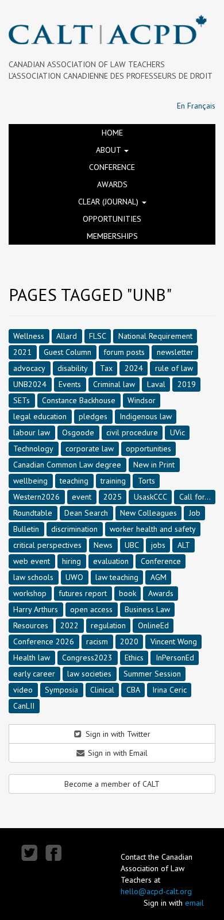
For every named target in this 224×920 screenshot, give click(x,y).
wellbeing (30, 480)
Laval (156, 383)
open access (91, 609)
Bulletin (26, 528)
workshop (30, 592)
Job (194, 512)
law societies (89, 673)
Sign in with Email (117, 753)
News (103, 544)
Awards (112, 184)
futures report (83, 592)
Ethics (134, 657)
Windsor (142, 400)
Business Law (147, 609)
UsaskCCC (150, 496)
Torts (146, 480)
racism (97, 641)
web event (31, 560)
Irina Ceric (169, 689)
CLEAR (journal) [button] (109, 201)
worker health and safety (153, 528)
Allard (66, 335)
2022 (69, 625)
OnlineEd (153, 625)
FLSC (97, 335)
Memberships (112, 236)
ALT (183, 544)
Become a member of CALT (112, 784)
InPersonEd (175, 657)
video (23, 689)
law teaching (116, 576)
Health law (31, 657)
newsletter (175, 351)
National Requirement (155, 335)
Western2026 (36, 496)
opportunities (148, 448)
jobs (158, 544)
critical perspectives (47, 544)
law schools (33, 576)
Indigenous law (145, 416)
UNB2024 (30, 383)
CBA (133, 689)
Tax (106, 367)
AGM (158, 576)
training (113, 480)
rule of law (174, 367)
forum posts (124, 351)
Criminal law (114, 383)
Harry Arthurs (35, 609)
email (194, 903)
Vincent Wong (173, 641)
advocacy (29, 367)
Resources (30, 625)
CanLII (23, 705)
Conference (112, 167)
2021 (22, 351)
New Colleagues (148, 512)
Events (70, 383)
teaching (74, 480)
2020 (129, 641)
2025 (112, 496)
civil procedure (132, 432)
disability (72, 367)
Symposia (61, 689)
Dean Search (86, 512)
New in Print (154, 464)
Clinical (102, 689)
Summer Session (152, 673)
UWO (74, 576)
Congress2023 (87, 657)
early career (34, 673)
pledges (93, 416)
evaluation (111, 560)
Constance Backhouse (78, 400)
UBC (132, 544)
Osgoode (78, 432)
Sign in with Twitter (116, 734)
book (127, 592)
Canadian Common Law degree (67, 464)
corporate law (89, 448)
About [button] (109, 150)
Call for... (195, 496)
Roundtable (32, 512)
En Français (196, 105)
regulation (108, 625)
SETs (21, 400)
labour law (31, 432)
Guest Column (67, 351)
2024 (134, 367)
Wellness (28, 335)
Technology (33, 448)
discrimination (74, 528)
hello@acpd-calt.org (156, 891)
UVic (177, 432)
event (81, 496)
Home (112, 132)
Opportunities (112, 219)
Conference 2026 (43, 641)
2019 (186, 383)
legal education (40, 416)
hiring (71, 560)
